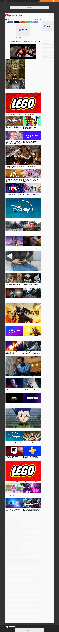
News (8, 14)
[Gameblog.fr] (8, 1)
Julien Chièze (10, 19)
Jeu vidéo (6, 14)
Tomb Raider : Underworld (18, 37)
